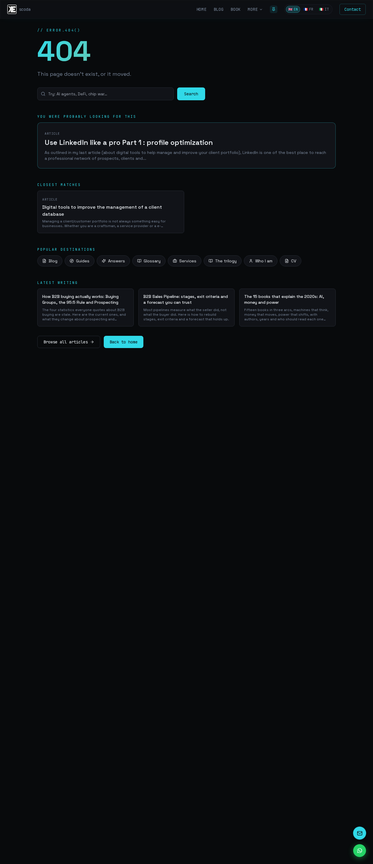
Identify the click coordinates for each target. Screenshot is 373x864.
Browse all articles (65, 342)
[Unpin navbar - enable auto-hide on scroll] (273, 9)
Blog (53, 261)
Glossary (152, 261)
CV (293, 261)
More (253, 9)
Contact (352, 9)
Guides (82, 261)
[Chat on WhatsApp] (359, 850)
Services (187, 261)
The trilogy (226, 261)
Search (191, 93)
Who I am (263, 261)
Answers (116, 261)
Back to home (124, 342)
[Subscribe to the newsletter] (359, 833)
